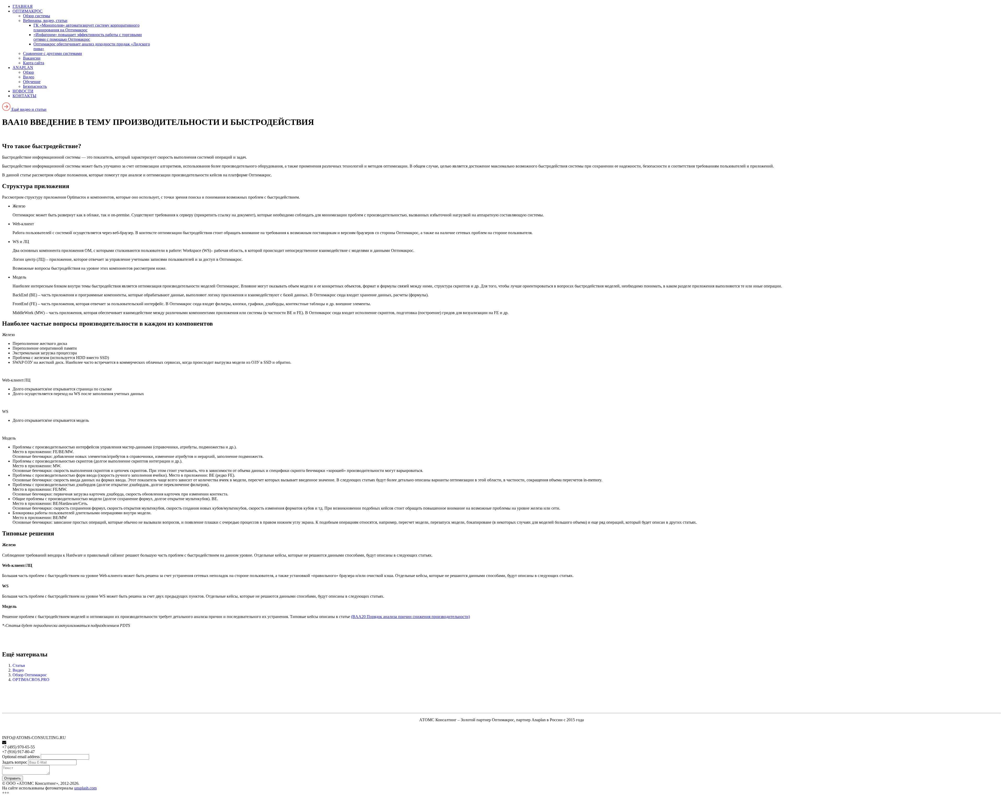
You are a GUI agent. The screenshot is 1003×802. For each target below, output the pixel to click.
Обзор (28, 72)
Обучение (31, 81)
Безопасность (35, 86)
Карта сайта (33, 63)
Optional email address (21, 756)
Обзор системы (36, 16)
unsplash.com (85, 788)
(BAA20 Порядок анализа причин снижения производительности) (410, 616)
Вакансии (31, 58)
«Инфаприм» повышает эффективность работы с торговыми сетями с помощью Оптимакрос (87, 37)
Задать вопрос (14, 762)
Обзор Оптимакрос (30, 675)
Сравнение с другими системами (52, 53)
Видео (28, 77)
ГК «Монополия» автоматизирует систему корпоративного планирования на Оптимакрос (86, 27)
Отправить (12, 778)
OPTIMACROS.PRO (31, 679)
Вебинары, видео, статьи (45, 20)
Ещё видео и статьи (28, 109)
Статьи (19, 665)
